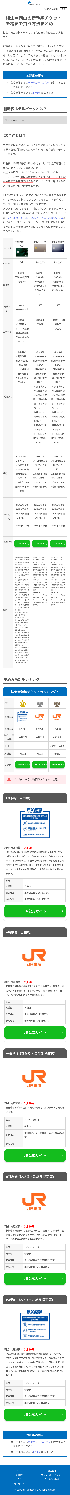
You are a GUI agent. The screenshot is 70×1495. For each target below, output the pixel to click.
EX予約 (37, 92)
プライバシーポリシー (52, 1474)
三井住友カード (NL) (17, 217)
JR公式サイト (23, 764)
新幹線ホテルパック (39, 82)
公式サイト (22, 543)
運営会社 (52, 1470)
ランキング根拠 (51, 1479)
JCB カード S (38, 217)
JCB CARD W (55, 217)
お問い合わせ (18, 1483)
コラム (18, 1479)
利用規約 (18, 1474)
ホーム (18, 1470)
